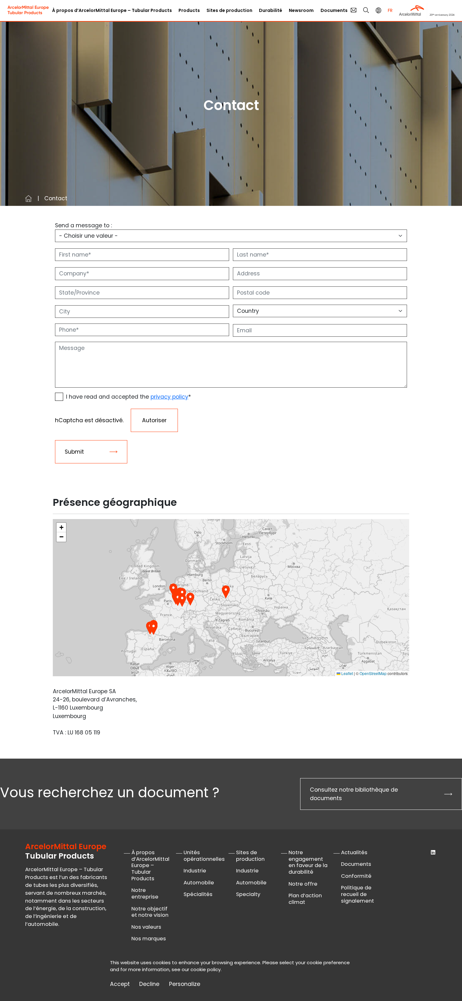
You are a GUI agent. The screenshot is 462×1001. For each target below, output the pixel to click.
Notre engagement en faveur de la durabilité (308, 862)
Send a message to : (83, 225)
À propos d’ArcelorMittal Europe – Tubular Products (112, 10)
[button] (226, 591)
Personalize (184, 984)
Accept (120, 984)
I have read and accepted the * (128, 397)
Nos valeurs (146, 927)
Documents (334, 10)
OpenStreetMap (373, 673)
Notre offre (303, 884)
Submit (74, 452)
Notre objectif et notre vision (149, 912)
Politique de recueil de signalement (357, 894)
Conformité (356, 876)
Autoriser (154, 420)
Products (189, 10)
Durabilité (270, 10)
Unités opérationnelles (204, 856)
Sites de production (250, 856)
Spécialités (198, 894)
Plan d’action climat (305, 899)
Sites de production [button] (229, 10)
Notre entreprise (144, 893)
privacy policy (169, 397)
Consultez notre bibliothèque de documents (354, 794)
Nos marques (148, 938)
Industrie (195, 870)
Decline (149, 984)
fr (390, 10)
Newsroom (301, 10)
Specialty (248, 894)
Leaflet (346, 673)
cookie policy (205, 969)
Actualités (354, 852)
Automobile (199, 882)
